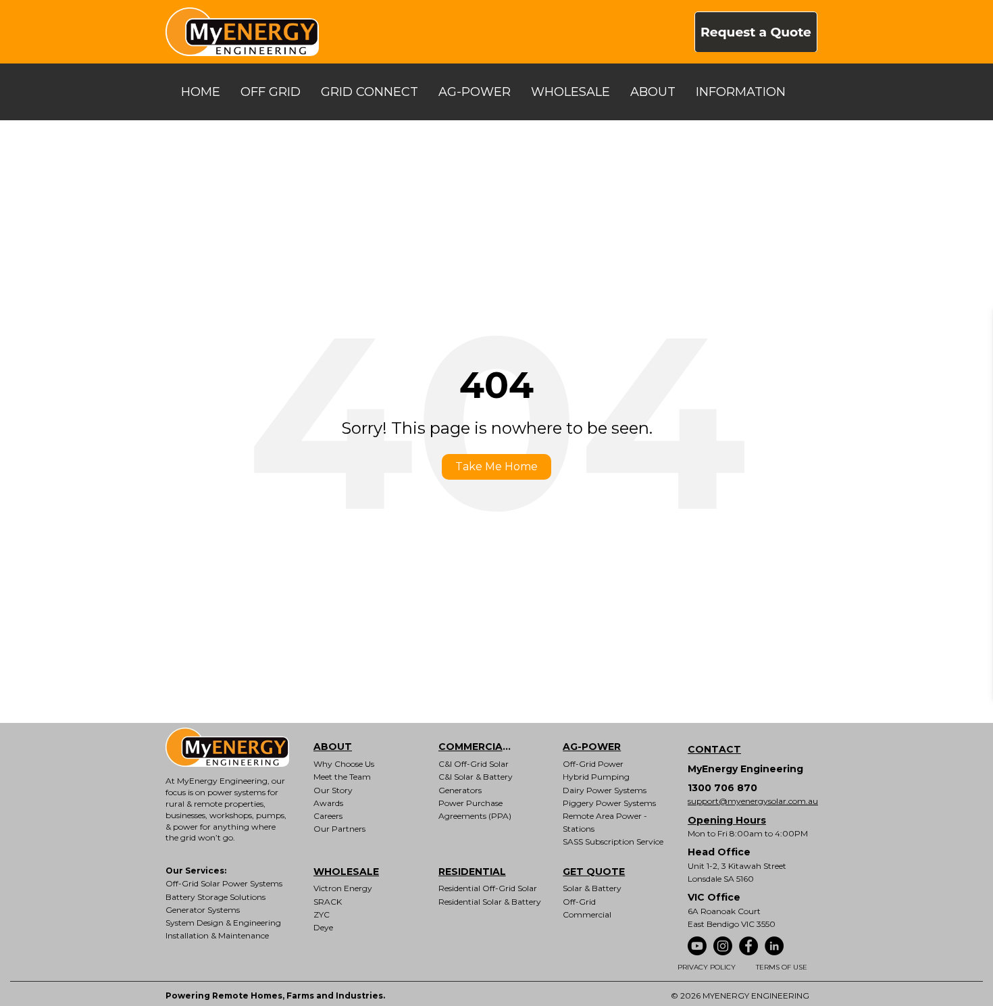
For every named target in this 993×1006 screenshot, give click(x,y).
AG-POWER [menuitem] (592, 746)
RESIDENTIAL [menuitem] (472, 871)
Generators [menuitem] (460, 790)
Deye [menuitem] (323, 927)
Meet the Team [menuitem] (342, 777)
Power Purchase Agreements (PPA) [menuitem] (474, 809)
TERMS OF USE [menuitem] (781, 967)
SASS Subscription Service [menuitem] (613, 841)
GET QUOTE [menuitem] (594, 871)
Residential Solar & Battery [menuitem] (489, 902)
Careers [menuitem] (327, 816)
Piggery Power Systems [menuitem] (609, 803)
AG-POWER (474, 91)
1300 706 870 (722, 788)
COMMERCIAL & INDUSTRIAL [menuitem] (485, 746)
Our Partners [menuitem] (339, 829)
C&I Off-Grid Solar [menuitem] (473, 764)
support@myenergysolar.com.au (753, 801)
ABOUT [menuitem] (332, 746)
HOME (200, 91)
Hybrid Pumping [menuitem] (596, 777)
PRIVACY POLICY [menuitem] (707, 967)
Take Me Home (496, 466)
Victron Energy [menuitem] (342, 888)
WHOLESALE (570, 91)
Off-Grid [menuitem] (579, 902)
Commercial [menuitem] (587, 914)
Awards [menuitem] (328, 803)
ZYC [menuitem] (321, 914)
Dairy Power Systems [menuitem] (604, 790)
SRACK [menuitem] (327, 902)
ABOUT (653, 91)
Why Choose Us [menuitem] (343, 764)
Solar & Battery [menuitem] (592, 888)
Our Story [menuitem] (333, 790)
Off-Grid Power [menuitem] (593, 764)
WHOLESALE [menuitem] (346, 871)
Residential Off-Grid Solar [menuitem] (487, 888)
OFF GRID (270, 91)
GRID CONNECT (369, 91)
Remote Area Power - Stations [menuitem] (605, 822)
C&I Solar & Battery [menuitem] (475, 777)
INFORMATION (741, 91)
